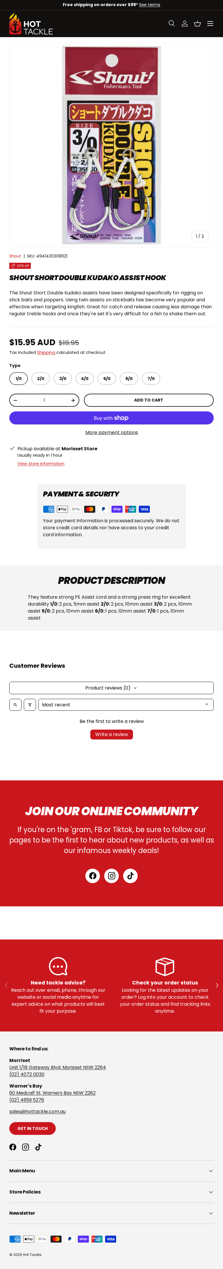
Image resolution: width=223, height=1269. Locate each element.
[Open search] (15, 705)
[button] (197, 23)
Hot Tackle (32, 1254)
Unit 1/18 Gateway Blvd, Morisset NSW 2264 (57, 1067)
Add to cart (148, 400)
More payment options (111, 432)
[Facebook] (92, 876)
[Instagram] (111, 876)
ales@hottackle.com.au (39, 1111)
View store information (40, 464)
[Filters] (30, 705)
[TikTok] (130, 876)
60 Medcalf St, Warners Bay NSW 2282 (52, 1093)
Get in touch (32, 1128)
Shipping (46, 352)
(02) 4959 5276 (26, 1100)
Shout (15, 256)
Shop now (149, 5)
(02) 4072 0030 (26, 1074)
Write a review (111, 734)
